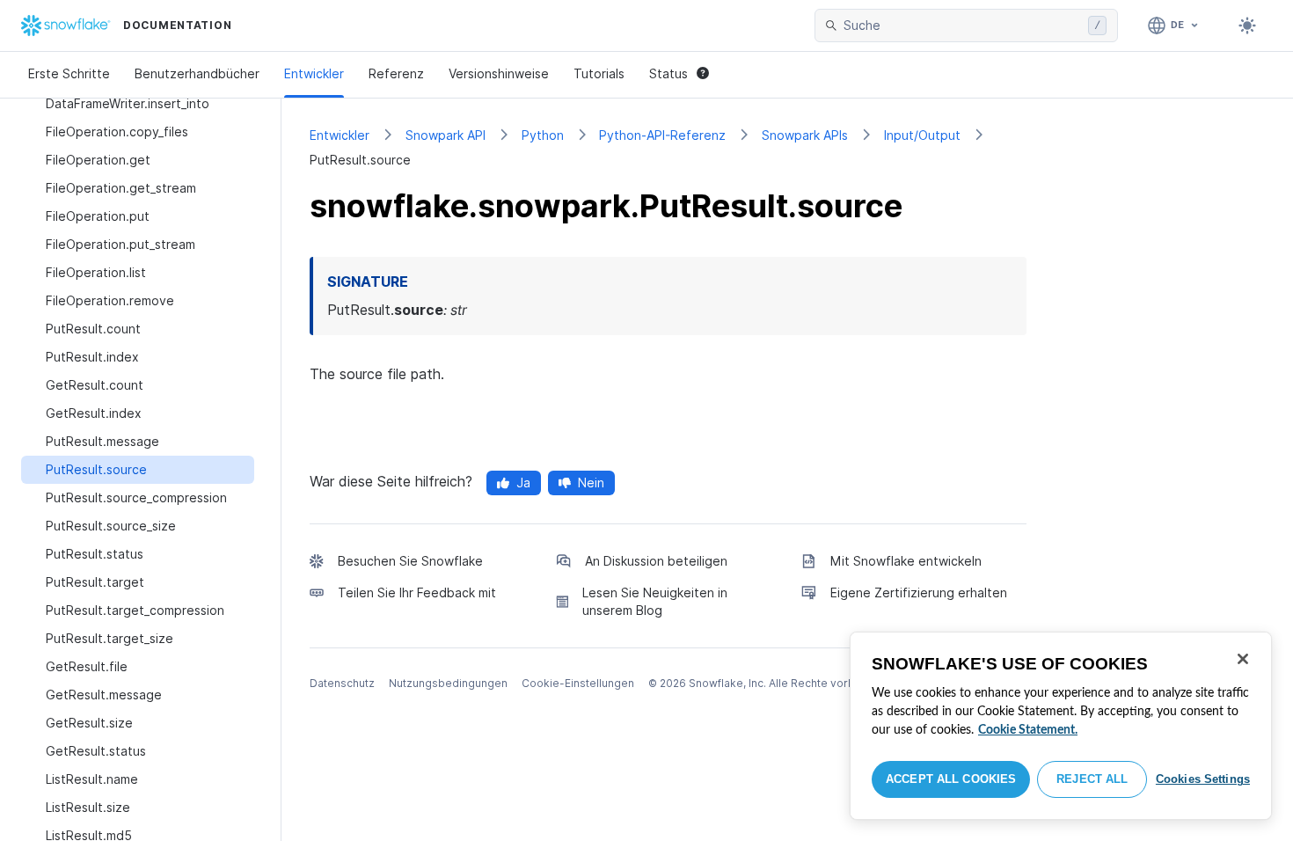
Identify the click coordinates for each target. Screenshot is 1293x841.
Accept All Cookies (951, 779)
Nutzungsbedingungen (448, 683)
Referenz (396, 73)
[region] (1061, 726)
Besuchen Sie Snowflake (410, 560)
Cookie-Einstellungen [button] (578, 683)
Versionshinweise (499, 73)
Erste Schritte (69, 73)
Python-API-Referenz (662, 135)
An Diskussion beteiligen (656, 560)
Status (668, 73)
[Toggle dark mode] (1247, 25)
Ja (523, 482)
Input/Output (922, 135)
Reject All (1092, 779)
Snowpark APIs (805, 135)
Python (543, 135)
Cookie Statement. (1028, 730)
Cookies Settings (1203, 779)
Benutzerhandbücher (197, 73)
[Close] (1243, 659)
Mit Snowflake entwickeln (906, 560)
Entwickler (314, 73)
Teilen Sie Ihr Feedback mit (417, 592)
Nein (591, 482)
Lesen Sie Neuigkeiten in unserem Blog (654, 601)
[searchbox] (962, 25)
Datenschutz (342, 683)
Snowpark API (445, 135)
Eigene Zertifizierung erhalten (918, 592)
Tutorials (599, 73)
